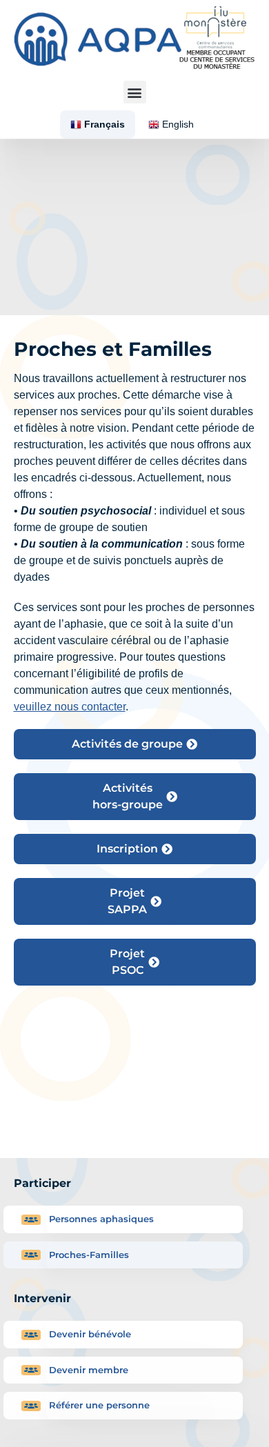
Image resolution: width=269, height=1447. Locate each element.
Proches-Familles (89, 1254)
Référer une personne (99, 1404)
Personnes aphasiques (101, 1218)
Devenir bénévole (90, 1333)
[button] (134, 92)
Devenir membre (88, 1369)
